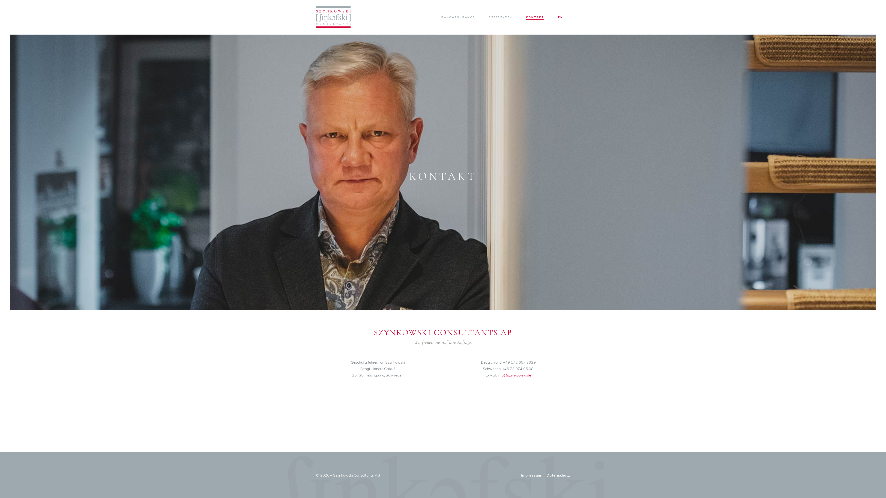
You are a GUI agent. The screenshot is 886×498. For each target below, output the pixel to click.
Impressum (531, 475)
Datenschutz (558, 475)
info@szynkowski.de (514, 375)
